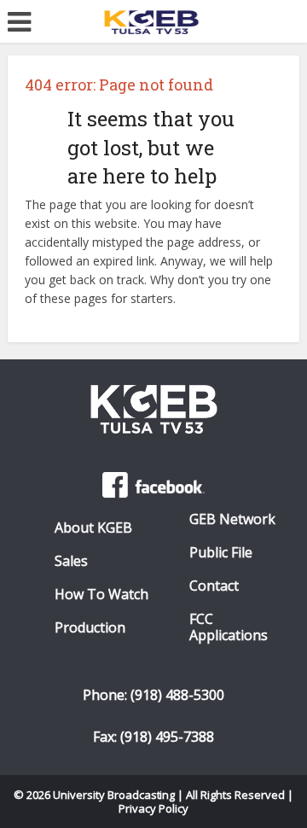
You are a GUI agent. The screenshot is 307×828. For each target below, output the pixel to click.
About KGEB (93, 528)
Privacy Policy (153, 808)
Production (90, 628)
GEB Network (232, 519)
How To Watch (101, 594)
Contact (214, 586)
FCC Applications (228, 627)
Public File (220, 553)
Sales (71, 561)
